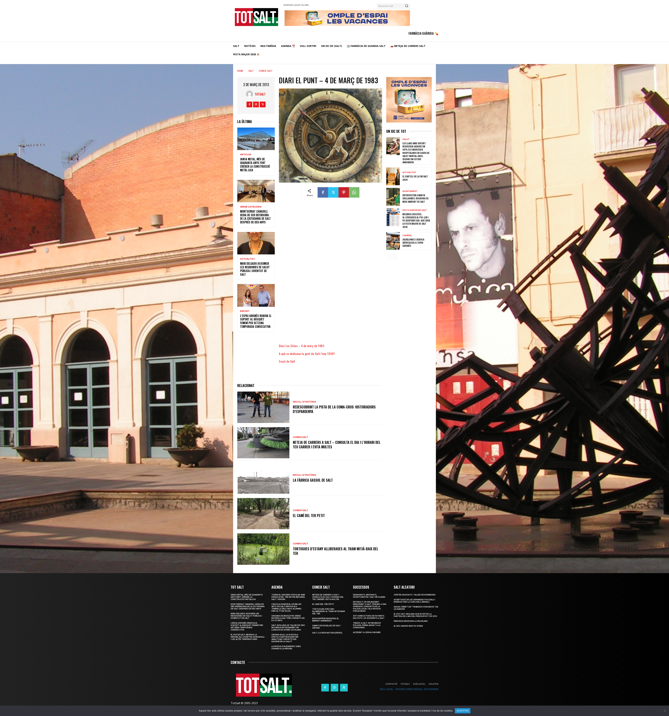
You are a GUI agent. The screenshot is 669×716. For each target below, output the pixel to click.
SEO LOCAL (386, 689)
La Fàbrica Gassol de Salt (313, 480)
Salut (406, 139)
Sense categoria (251, 207)
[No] (664, 711)
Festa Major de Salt (414, 210)
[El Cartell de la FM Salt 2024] (393, 176)
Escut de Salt (287, 361)
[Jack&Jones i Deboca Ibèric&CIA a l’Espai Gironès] (393, 241)
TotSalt (260, 94)
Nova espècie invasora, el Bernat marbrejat (325, 619)
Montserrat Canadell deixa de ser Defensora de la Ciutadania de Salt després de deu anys (255, 216)
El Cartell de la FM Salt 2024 (415, 177)
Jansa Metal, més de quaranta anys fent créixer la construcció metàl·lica (255, 164)
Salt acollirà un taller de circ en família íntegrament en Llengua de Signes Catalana (288, 627)
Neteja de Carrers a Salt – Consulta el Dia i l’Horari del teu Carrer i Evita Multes (336, 444)
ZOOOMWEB (431, 689)
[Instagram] (256, 104)
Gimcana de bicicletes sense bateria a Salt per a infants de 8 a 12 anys (288, 618)
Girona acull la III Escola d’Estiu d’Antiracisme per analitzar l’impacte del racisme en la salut (284, 638)
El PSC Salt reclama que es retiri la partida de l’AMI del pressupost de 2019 (415, 615)
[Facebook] (249, 104)
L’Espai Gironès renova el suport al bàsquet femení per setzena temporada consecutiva (255, 321)
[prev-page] (388, 256)
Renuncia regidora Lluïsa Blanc (411, 621)
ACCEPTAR (463, 710)
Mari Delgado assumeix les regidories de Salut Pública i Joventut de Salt (255, 268)
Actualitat (247, 259)
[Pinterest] (344, 192)
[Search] (406, 6)
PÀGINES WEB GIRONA (408, 689)
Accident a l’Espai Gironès (367, 632)
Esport (244, 311)
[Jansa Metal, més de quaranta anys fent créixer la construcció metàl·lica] (256, 139)
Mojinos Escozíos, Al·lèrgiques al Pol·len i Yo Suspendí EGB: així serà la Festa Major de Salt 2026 (416, 220)
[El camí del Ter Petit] (263, 513)
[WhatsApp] (354, 192)
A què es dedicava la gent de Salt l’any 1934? (307, 353)
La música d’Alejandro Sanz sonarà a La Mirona (286, 647)
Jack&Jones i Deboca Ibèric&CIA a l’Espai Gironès (413, 242)
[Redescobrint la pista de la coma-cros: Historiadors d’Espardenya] (263, 407)
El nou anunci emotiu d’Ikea (408, 626)
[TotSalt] (250, 94)
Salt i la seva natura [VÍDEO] (327, 633)
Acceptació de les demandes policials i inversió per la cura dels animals (414, 601)
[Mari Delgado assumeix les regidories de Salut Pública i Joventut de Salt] (256, 243)
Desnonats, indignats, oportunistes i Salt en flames (369, 596)
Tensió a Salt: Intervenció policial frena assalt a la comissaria (367, 625)
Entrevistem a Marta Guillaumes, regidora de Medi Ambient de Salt (415, 198)
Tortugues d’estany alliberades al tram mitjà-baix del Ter (335, 551)
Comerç (407, 235)
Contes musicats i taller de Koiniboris (415, 595)
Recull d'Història (304, 402)
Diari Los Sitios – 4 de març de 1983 (301, 346)
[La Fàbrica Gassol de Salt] (263, 478)
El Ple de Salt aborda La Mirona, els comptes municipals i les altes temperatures (247, 637)
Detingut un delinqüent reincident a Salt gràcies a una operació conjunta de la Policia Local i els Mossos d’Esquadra (369, 606)
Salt (251, 70)
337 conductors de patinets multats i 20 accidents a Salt (369, 617)
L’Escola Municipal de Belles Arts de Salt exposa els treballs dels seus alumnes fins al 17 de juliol (286, 607)
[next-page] (394, 256)
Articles (245, 155)
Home (240, 70)
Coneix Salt (265, 70)
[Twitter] (263, 104)
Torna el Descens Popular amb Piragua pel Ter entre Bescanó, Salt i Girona (288, 597)
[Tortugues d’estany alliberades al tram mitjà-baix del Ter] (263, 549)
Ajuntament (409, 191)
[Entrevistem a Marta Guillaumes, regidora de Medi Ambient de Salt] (393, 197)
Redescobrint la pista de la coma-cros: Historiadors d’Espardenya (334, 409)
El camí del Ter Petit (309, 515)
